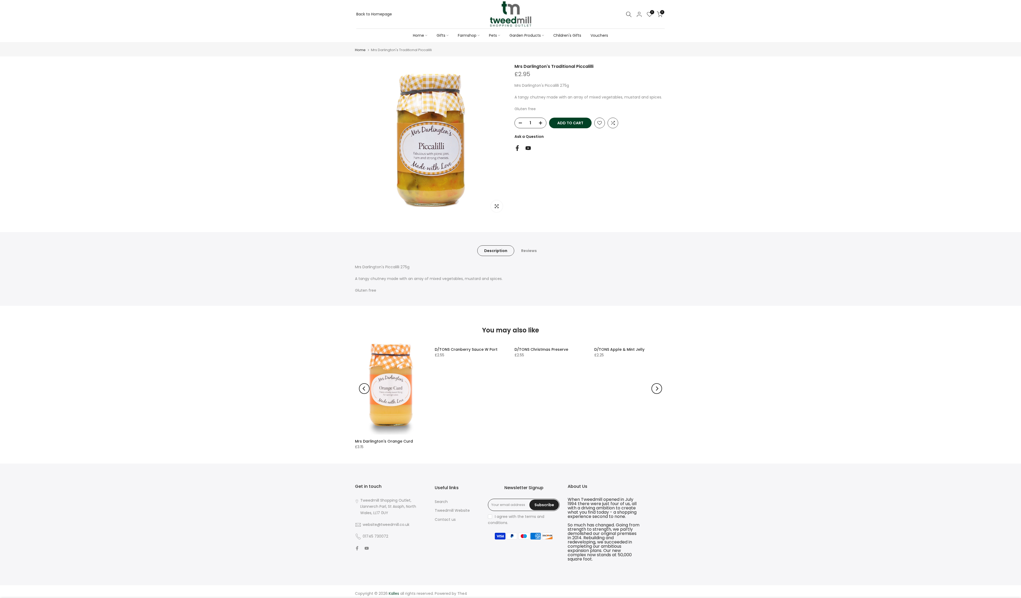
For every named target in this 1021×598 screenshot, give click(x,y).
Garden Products (525, 35)
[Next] (656, 388)
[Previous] (364, 388)
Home (418, 35)
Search (441, 501)
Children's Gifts (567, 35)
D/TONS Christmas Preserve (541, 349)
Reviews (529, 250)
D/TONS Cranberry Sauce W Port (466, 349)
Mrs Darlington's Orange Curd (384, 441)
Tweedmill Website (452, 510)
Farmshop (467, 35)
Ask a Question (529, 136)
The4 (462, 593)
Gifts (441, 35)
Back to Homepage (374, 14)
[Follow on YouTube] (528, 148)
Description (495, 250)
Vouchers (599, 35)
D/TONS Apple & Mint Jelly (619, 349)
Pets (493, 35)
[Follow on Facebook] (517, 148)
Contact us (445, 519)
